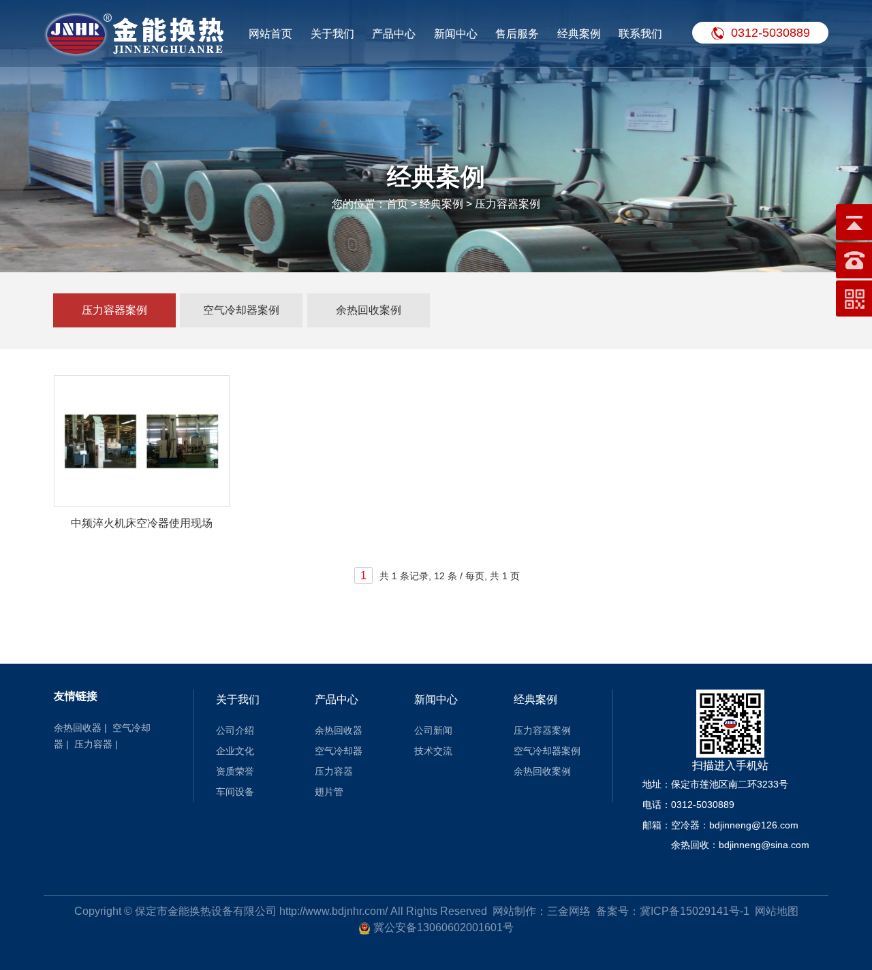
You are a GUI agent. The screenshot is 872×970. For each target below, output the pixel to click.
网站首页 (270, 33)
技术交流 (433, 750)
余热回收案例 (368, 310)
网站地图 (776, 911)
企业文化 (235, 750)
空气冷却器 (338, 750)
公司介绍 (235, 730)
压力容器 (93, 744)
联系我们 (640, 33)
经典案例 (579, 33)
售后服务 (517, 33)
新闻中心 (456, 33)
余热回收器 (78, 727)
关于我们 (332, 33)
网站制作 (514, 911)
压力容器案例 (114, 310)
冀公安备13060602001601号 (443, 927)
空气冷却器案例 (241, 310)
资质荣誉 (235, 771)
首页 (397, 204)
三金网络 (569, 911)
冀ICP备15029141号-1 (694, 911)
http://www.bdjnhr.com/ (333, 911)
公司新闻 (433, 730)
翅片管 (329, 791)
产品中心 (394, 33)
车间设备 (235, 791)
